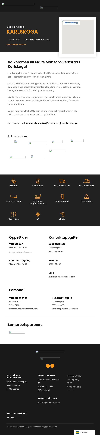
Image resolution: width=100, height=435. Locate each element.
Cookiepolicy (73, 379)
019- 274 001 (14, 305)
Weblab (54, 427)
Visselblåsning (74, 386)
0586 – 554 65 (55, 264)
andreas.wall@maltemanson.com (23, 309)
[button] (88, 6)
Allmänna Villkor (74, 376)
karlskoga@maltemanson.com (62, 277)
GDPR (69, 383)
